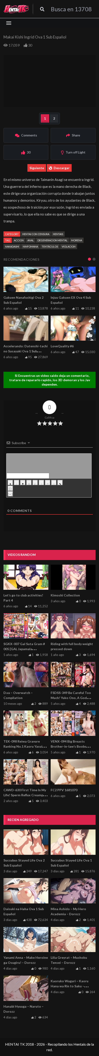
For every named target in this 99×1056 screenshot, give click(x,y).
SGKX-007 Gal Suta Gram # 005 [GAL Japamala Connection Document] (24, 649)
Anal (30, 240)
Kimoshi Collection (65, 595)
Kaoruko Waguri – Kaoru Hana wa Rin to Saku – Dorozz (69, 986)
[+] (10, 494)
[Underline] (23, 482)
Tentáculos (50, 246)
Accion (19, 240)
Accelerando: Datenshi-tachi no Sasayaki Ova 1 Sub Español (25, 351)
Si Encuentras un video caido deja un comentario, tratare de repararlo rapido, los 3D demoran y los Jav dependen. (49, 380)
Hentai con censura (35, 234)
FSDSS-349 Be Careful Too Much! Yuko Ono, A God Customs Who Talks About (71, 698)
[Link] (60, 482)
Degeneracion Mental (52, 240)
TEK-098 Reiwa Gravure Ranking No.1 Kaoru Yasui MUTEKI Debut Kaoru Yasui (24, 746)
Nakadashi (12, 246)
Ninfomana (30, 246)
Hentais (58, 234)
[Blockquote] (47, 482)
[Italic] (16, 482)
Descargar (62, 168)
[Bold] (10, 482)
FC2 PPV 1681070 (64, 790)
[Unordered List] (41, 482)
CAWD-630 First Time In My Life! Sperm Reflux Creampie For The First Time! (24, 795)
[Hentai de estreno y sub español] (16, 9)
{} (10, 488)
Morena (76, 240)
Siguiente (36, 168)
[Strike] (29, 482)
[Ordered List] (35, 482)
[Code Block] (54, 482)
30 (30, 45)
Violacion (69, 246)
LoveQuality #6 (62, 346)
